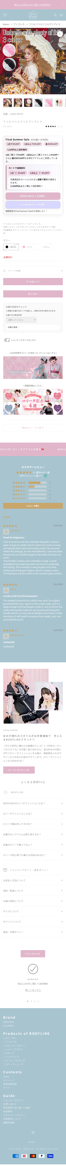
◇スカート (8, 1053)
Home (6, 24)
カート (6, 1087)
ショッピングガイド (13, 1100)
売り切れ (33, 293)
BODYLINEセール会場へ (33, 196)
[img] (10, 525)
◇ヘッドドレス (11, 1056)
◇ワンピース (9, 1041)
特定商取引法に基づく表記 (16, 1107)
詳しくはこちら (33, 990)
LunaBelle (8, 1025)
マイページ (8, 1080)
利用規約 (7, 1111)
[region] (33, 980)
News (6, 1076)
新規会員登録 (10, 1084)
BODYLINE (8, 1021)
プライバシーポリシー (14, 1115)
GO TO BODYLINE (19, 769)
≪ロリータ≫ (10, 1038)
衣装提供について (12, 1118)
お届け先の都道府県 (14, 315)
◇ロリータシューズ (13, 1064)
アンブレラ (19, 24)
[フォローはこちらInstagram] (33, 1132)
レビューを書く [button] (33, 505)
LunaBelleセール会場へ (33, 204)
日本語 (31, 1142)
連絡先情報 (8, 1122)
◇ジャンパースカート (14, 1045)
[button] (19, 483)
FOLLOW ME (33, 953)
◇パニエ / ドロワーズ (14, 1060)
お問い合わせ (10, 1104)
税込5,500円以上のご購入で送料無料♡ (33, 4)
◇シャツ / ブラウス (13, 1049)
